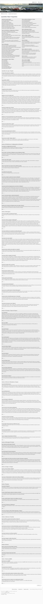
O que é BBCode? (4, 60)
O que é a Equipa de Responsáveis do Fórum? (29, 27)
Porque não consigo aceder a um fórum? (8, 51)
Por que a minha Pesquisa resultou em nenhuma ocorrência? (31, 42)
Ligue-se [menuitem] (40, 2)
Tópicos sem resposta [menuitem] (32, 4)
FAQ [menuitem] (1, 11)
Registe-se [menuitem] (35, 2)
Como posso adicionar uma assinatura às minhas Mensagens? (11, 47)
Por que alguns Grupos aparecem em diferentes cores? (30, 25)
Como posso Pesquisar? (25, 41)
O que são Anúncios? (5, 65)
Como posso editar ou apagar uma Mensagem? (9, 46)
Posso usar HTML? (5, 61)
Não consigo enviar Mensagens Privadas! (28, 30)
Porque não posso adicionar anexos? (7, 52)
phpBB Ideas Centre (14, 569)
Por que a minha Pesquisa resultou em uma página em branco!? (30, 44)
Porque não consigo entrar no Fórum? (7, 24)
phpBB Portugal (7, 592)
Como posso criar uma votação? (7, 48)
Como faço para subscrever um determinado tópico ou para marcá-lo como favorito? (31, 52)
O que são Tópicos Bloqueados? (7, 67)
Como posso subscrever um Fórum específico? (29, 53)
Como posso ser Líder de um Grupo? (27, 24)
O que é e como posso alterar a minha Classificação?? (10, 40)
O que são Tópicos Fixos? (6, 66)
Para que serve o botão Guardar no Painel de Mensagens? (11, 55)
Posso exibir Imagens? (5, 63)
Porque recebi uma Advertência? (7, 53)
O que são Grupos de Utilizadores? (27, 22)
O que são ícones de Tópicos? (6, 68)
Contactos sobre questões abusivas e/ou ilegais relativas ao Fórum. (31, 63)
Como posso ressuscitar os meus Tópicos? (8, 57)
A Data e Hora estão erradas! (6, 34)
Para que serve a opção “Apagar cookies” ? (8, 28)
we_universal (4, 593)
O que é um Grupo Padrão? (26, 26)
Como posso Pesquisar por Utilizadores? (28, 45)
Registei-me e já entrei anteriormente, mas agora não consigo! (11, 25)
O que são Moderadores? (26, 21)
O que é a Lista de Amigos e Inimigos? (28, 36)
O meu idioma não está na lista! (6, 36)
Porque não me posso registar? (6, 22)
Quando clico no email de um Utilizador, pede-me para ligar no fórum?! (11, 42)
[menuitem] (2, 594)
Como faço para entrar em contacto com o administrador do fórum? (31, 65)
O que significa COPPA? (5, 21)
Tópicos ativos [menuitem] (39, 4)
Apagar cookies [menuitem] (26, 589)
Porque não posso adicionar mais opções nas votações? (10, 49)
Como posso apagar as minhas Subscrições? (29, 54)
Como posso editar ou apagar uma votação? (8, 50)
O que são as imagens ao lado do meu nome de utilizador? (11, 37)
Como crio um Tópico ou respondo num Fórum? (9, 45)
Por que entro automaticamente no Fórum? (8, 27)
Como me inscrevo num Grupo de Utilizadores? (29, 23)
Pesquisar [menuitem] (4, 11)
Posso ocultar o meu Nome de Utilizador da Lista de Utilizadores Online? (10, 33)
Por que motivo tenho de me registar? (7, 20)
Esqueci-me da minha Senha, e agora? (8, 26)
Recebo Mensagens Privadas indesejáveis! (28, 31)
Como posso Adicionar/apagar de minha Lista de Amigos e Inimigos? (31, 38)
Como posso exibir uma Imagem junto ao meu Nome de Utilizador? (10, 39)
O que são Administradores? (26, 20)
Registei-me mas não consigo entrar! (7, 23)
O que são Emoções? (5, 62)
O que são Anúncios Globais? (6, 64)
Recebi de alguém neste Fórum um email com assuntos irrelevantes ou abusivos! (30, 33)
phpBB (7, 591)
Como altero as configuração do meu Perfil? (8, 31)
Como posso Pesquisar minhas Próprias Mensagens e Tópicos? (30, 47)
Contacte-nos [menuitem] (20, 589)
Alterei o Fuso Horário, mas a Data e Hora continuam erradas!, (11, 35)
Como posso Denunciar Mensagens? (7, 54)
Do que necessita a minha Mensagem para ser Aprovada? (10, 56)
